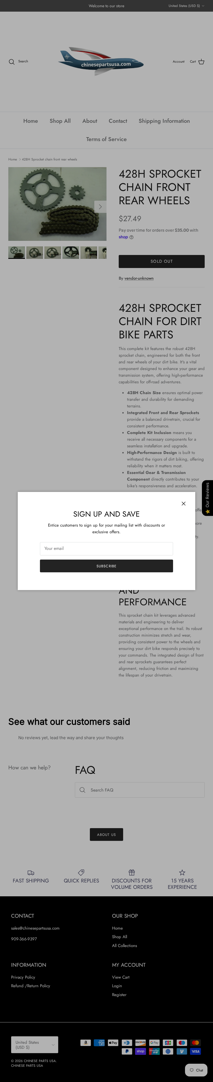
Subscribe (106, 566)
